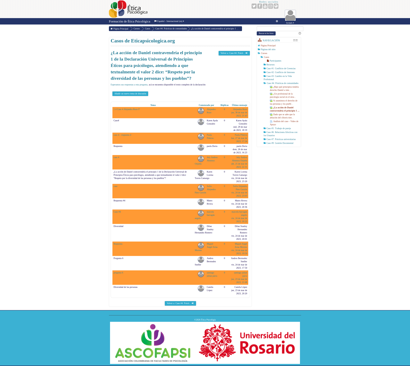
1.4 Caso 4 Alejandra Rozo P (127, 109)
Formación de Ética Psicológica (129, 21)
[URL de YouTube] (265, 6)
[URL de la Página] (276, 6)
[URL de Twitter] (254, 6)
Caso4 (116, 120)
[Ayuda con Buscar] (299, 33)
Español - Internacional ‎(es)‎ (169, 21)
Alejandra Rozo (240, 109)
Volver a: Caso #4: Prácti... (233, 53)
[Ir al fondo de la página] (277, 21)
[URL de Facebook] (259, 6)
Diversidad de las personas (125, 287)
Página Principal (268, 45)
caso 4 (116, 157)
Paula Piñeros (241, 135)
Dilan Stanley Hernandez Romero (241, 229)
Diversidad (118, 226)
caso (115, 186)
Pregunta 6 (118, 258)
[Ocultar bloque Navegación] (294, 40)
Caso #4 (117, 212)
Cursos (264, 53)
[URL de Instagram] (270, 6)
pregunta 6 (118, 272)
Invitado (289, 23)
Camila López (240, 287)
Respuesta (118, 146)
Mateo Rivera (241, 200)
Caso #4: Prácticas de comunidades (171, 28)
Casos (266, 57)
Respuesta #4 (119, 200)
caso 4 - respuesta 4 (122, 135)
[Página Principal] (128, 9)
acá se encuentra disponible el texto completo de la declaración (177, 84)
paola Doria (212, 146)
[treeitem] (279, 45)
